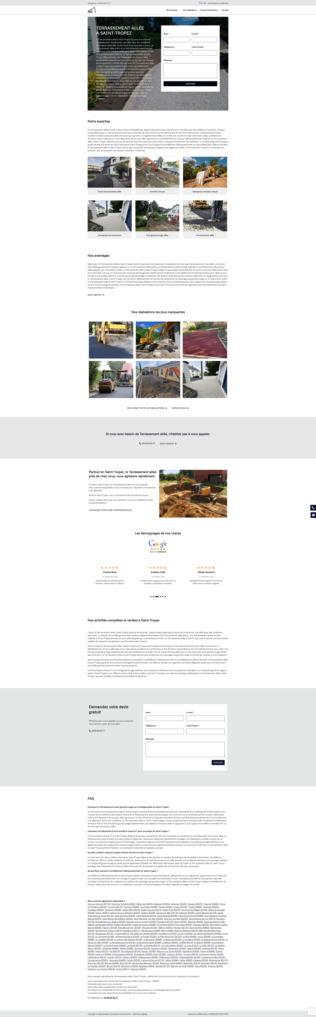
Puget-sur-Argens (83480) (144, 924)
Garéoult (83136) (209, 948)
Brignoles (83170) (96, 963)
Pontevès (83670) (201, 924)
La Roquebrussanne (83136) (122, 942)
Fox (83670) (114, 951)
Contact (225, 10)
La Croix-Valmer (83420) (172, 945)
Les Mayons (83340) (167, 933)
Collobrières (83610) (97, 957)
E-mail (195, 34)
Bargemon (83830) (129, 966)
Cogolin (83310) (114, 957)
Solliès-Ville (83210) (131, 910)
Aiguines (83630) (138, 969)
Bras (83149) (125, 963)
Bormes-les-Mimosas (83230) (145, 963)
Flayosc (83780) (149, 951)
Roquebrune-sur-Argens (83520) (110, 921)
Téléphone (169, 47)
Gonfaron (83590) (159, 948)
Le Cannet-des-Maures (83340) (128, 939)
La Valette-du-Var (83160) (213, 939)
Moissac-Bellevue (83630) (186, 930)
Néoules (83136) (181, 927)
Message (168, 60)
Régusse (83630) (195, 921)
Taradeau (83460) (96, 910)
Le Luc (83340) (204, 936)
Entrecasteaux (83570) (122, 954)
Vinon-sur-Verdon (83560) (123, 904)
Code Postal (198, 47)
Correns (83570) (190, 954)
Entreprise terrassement (109, 235)
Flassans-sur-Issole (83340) (169, 951)
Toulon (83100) (180, 907)
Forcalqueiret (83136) (131, 951)
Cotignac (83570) (174, 954)
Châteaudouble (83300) (189, 957)
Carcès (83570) (133, 960)
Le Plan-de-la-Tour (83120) (170, 936)
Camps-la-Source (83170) (152, 960)
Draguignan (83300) (143, 954)
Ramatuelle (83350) (104, 924)
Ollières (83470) (165, 927)
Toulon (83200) (165, 907)
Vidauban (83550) (162, 904)
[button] (151, 596)
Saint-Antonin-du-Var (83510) (202, 918)
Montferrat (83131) (131, 930)
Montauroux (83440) (150, 930)
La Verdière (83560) (191, 939)
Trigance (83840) (211, 904)
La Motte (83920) (170, 942)
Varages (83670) (195, 904)
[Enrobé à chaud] (157, 172)
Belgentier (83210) (191, 963)
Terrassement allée (205, 235)
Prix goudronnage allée (157, 235)
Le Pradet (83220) (148, 936)
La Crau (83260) (191, 945)
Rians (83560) (181, 921)
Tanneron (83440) (113, 910)
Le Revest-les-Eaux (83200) (127, 936)
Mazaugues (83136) (104, 933)
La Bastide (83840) (110, 948)
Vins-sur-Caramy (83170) (99, 904)
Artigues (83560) (215, 966)
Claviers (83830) (130, 957)
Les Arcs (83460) (185, 933)
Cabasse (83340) (200, 960)
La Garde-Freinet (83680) (114, 945)
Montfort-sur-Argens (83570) (108, 930)
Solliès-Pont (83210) (171, 910)
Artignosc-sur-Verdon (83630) (101, 969)
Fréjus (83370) (101, 951)
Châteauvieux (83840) (148, 957)
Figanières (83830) (190, 951)
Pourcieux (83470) (183, 924)
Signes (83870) (102, 913)
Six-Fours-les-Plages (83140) (194, 910)
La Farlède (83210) (151, 945)
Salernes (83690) (186, 913)
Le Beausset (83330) (172, 939)
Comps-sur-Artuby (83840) (211, 954)
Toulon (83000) (195, 907)
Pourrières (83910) (165, 924)
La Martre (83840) (202, 942)
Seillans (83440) (148, 913)
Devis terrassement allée (109, 191)
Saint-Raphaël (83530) (167, 915)
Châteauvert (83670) (168, 957)
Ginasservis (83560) (177, 948)
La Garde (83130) (134, 945)
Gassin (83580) (194, 948)
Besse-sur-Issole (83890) (171, 963)
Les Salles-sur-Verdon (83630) (144, 933)
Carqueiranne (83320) (98, 960)
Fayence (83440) (207, 951)
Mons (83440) (167, 930)
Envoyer (190, 83)
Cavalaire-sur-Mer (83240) (213, 957)
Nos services (171, 10)
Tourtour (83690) (131, 907)
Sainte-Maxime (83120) (205, 913)
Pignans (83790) (109, 927)
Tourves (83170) (115, 907)
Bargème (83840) (147, 966)
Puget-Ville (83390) (122, 924)
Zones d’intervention (209, 10)
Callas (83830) (186, 960)
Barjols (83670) (113, 966)
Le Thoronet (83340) (104, 936)
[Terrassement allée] (205, 215)
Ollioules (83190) (149, 927)
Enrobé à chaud (157, 191)
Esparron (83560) (103, 954)
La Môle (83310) (186, 942)
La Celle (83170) (206, 945)
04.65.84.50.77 (104, 3)
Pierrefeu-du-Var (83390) (129, 927)
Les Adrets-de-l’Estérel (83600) (207, 933)
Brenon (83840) (112, 963)
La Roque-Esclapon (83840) (148, 942)
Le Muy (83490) (190, 936)
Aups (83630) (201, 966)
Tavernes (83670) (211, 907)
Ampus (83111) (123, 969)
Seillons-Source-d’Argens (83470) (125, 913)
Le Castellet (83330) (104, 939)
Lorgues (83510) (121, 933)
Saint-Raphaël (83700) (146, 915)
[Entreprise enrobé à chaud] (205, 172)
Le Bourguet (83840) (152, 939)
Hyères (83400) (126, 948)
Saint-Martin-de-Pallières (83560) (117, 918)
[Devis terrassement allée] (110, 172)
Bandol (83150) (163, 966)
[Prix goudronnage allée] (157, 215)
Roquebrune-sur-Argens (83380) (141, 921)
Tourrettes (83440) (149, 907)
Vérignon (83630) (179, 904)
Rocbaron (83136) (165, 921)
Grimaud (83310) (142, 948)
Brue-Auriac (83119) (218, 960)
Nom (167, 34)
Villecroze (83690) (144, 904)
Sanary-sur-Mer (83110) (167, 913)
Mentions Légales (140, 1014)
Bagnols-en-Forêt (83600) (182, 966)
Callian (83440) (172, 960)
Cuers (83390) (159, 954)
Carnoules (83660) (117, 960)
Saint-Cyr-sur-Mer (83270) (176, 918)
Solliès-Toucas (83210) (151, 910)
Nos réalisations (190, 10)
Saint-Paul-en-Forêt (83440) (191, 915)
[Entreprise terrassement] (110, 215)
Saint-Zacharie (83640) (125, 915)
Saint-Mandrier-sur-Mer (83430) (148, 918)
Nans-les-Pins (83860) (199, 927)
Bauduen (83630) (209, 963)
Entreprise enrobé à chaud (205, 191)
